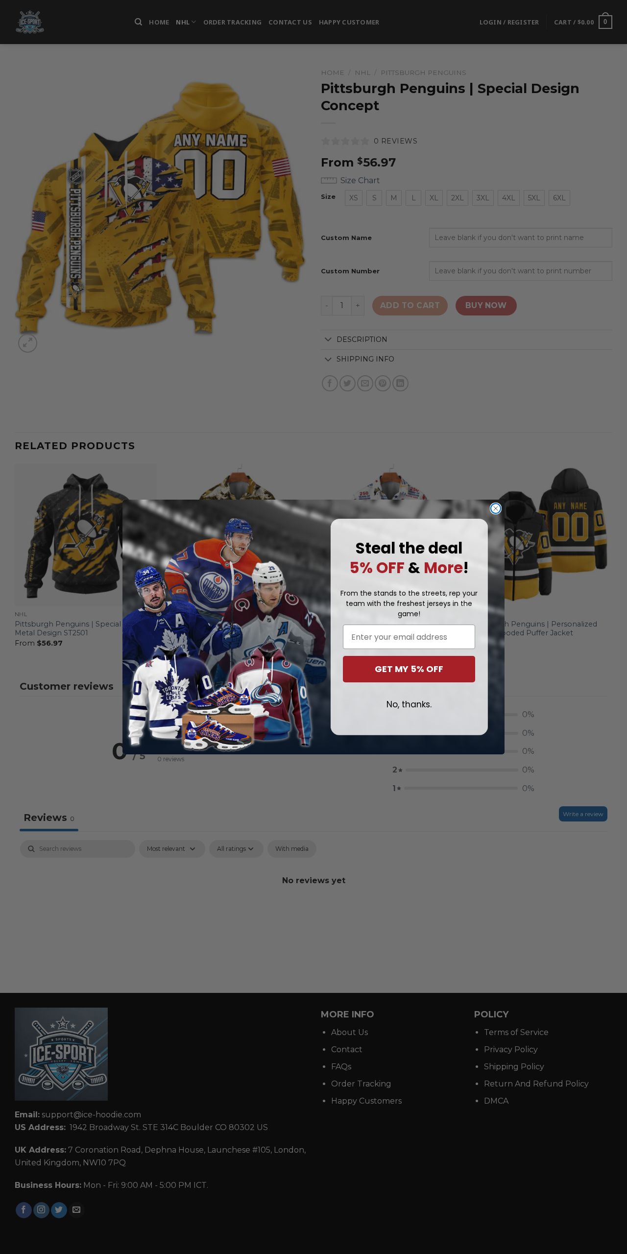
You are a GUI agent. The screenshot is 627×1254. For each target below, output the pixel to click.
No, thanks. (409, 704)
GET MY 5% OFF (409, 669)
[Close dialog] (496, 508)
